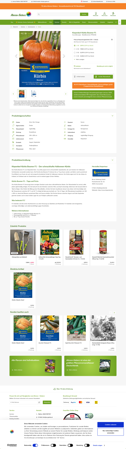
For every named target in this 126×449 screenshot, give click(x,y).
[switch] (53, 445)
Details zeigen (97, 445)
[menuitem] (20, 1)
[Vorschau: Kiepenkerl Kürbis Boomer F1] (21, 93)
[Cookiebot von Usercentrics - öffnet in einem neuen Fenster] (12, 445)
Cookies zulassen (110, 424)
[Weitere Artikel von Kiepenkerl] (101, 173)
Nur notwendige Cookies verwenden (111, 432)
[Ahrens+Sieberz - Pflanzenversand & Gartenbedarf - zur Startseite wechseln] (21, 14)
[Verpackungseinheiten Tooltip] (112, 40)
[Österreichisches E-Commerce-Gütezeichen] (89, 416)
